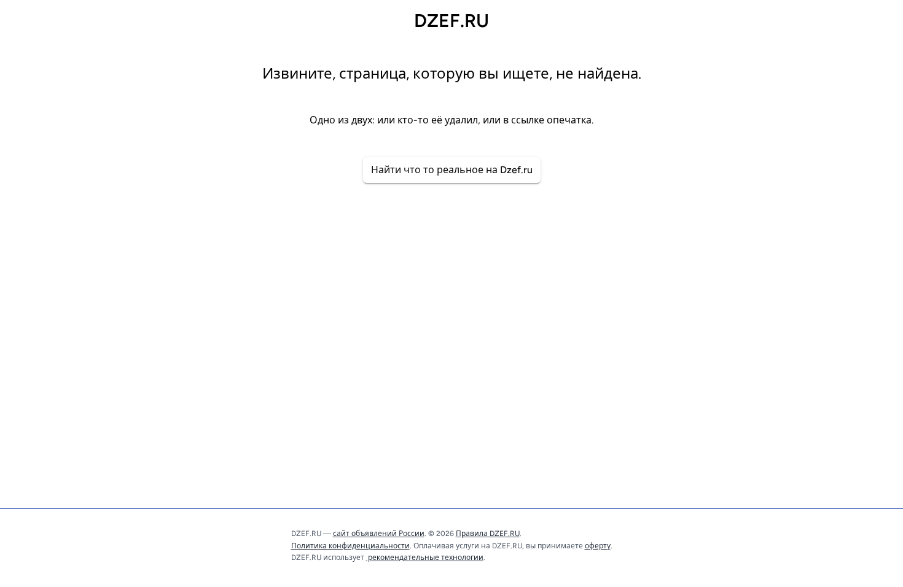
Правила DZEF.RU (488, 533)
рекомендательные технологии (424, 557)
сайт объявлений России (378, 533)
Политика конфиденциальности (350, 546)
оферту (598, 546)
